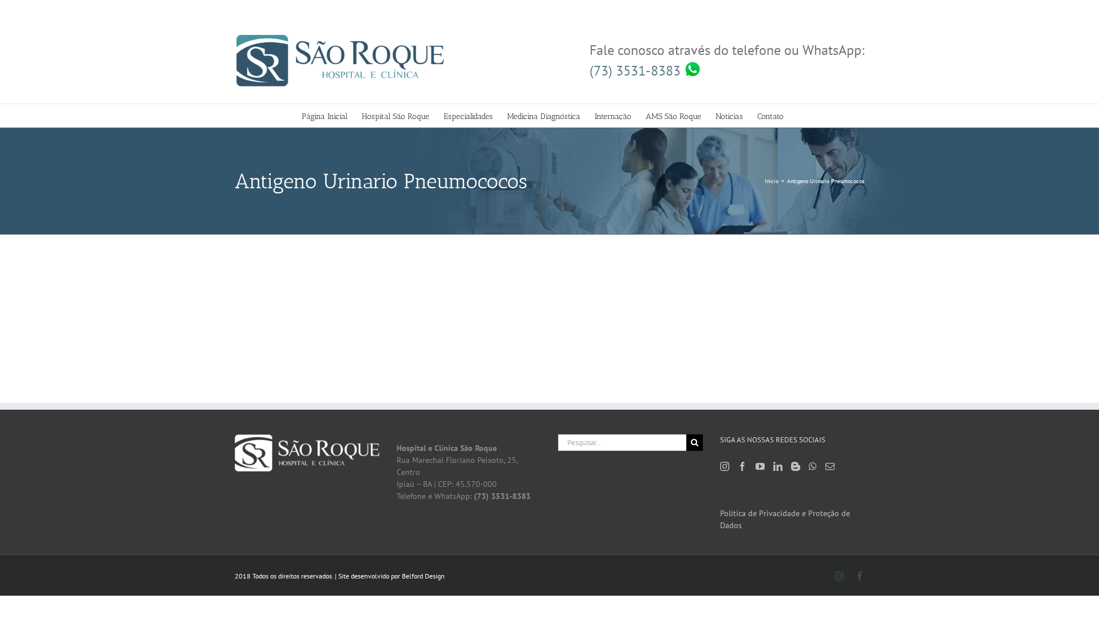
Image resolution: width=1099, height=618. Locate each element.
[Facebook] (742, 466)
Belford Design (423, 576)
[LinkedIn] (777, 466)
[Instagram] (724, 466)
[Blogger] (795, 466)
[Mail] (830, 466)
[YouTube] (760, 466)
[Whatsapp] (813, 466)
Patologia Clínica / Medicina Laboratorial (327, 297)
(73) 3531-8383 (637, 71)
